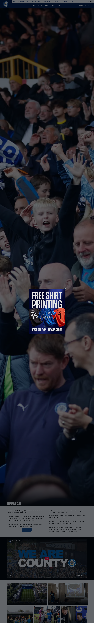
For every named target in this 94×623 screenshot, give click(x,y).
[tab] (65, 288)
